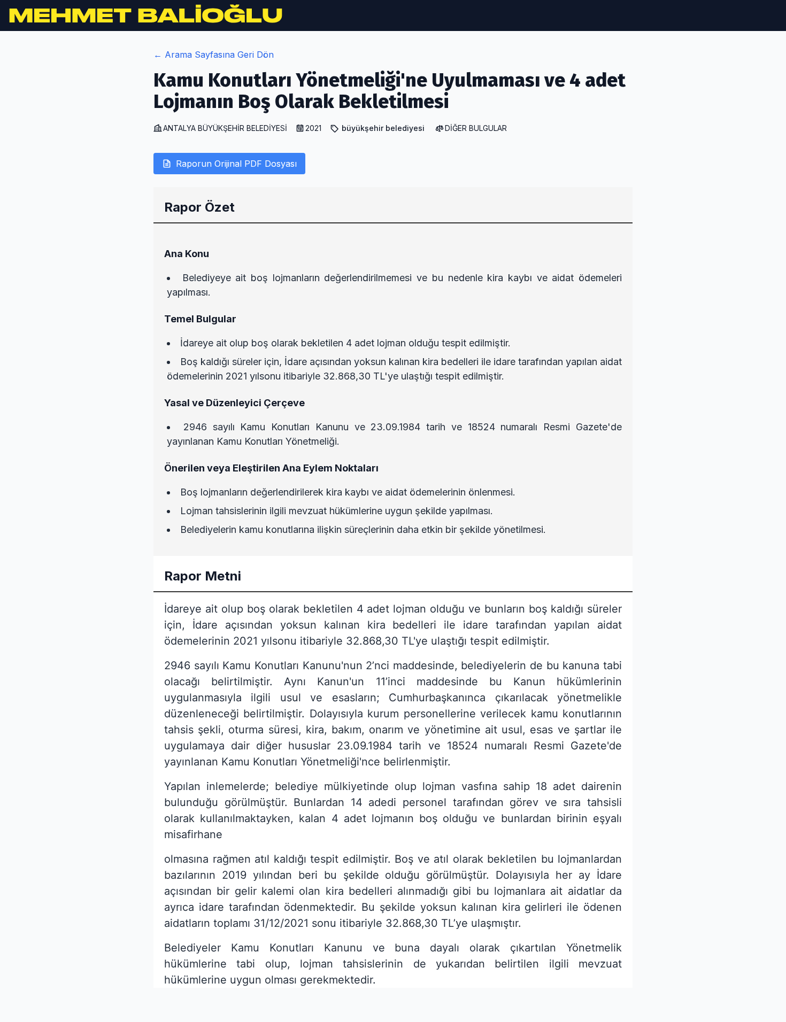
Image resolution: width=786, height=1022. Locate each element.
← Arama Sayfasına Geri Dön (213, 54)
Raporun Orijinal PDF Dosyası (236, 163)
